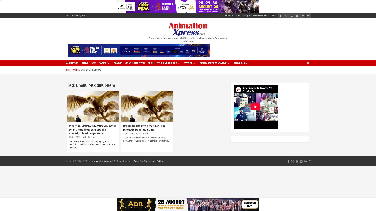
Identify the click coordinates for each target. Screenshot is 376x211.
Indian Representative (213, 63)
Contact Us (241, 16)
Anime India (240, 63)
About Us (229, 16)
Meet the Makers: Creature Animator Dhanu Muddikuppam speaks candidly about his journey (92, 129)
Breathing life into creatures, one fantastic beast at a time (144, 127)
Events (188, 63)
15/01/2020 (128, 133)
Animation (72, 63)
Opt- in (273, 16)
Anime (85, 63)
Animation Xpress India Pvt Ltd (148, 161)
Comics (118, 63)
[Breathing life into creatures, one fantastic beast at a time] (147, 106)
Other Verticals (167, 63)
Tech (151, 63)
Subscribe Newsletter (258, 16)
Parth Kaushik (88, 137)
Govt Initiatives (135, 63)
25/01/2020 (74, 137)
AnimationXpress (102, 161)
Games (103, 63)
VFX (94, 63)
